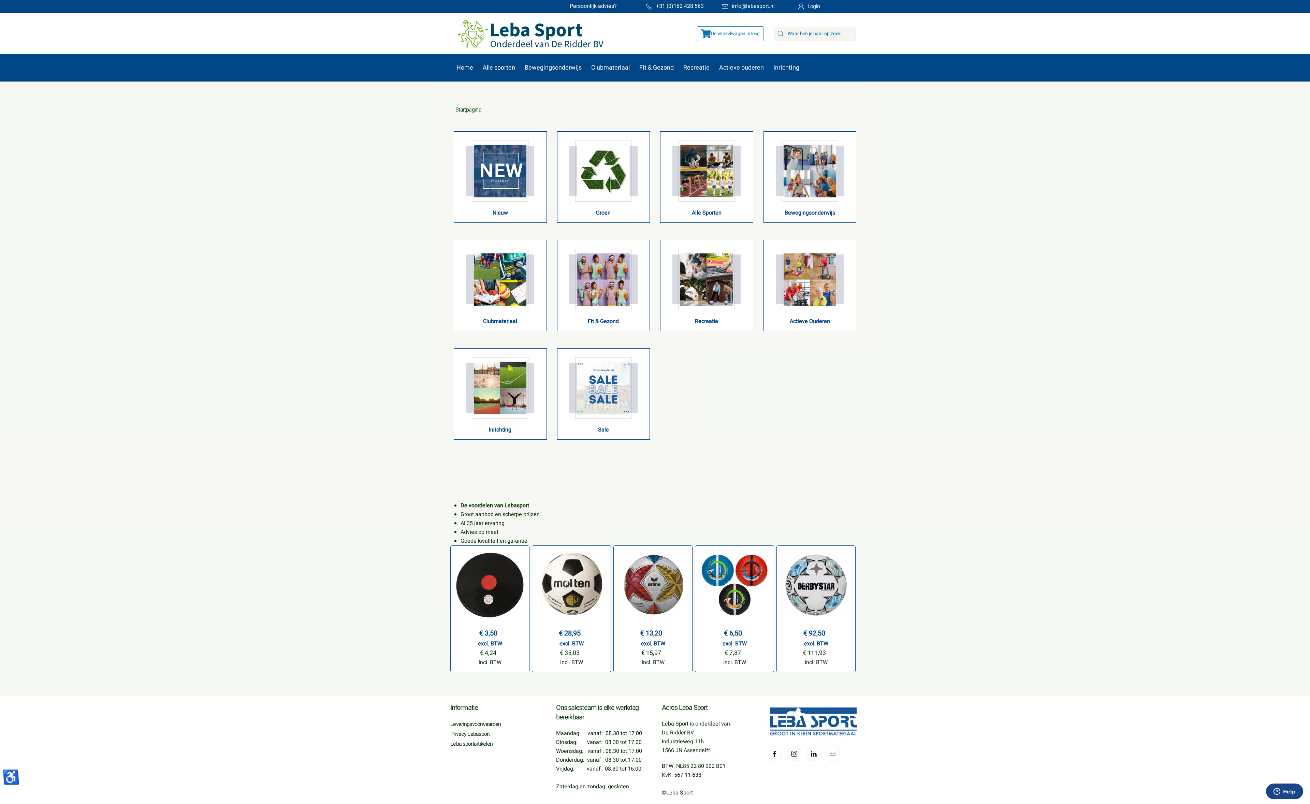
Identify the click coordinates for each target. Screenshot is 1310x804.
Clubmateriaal (610, 67)
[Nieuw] (500, 170)
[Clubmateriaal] (500, 279)
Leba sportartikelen (471, 744)
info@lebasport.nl (753, 6)
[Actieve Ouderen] (810, 279)
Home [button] (464, 67)
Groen (603, 213)
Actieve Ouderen (810, 321)
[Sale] (603, 387)
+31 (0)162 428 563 (680, 6)
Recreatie (696, 67)
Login (813, 6)
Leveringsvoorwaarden (475, 724)
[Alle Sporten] (706, 170)
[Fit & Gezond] (603, 279)
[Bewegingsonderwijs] (810, 170)
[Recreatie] (706, 279)
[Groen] (603, 170)
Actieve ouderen (741, 67)
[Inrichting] (500, 387)
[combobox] (815, 34)
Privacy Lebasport (470, 734)
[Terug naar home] (527, 34)
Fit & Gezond (656, 67)
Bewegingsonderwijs (553, 67)
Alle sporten (499, 67)
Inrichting (786, 67)
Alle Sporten (707, 213)
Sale (603, 430)
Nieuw (500, 213)
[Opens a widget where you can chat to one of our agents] (1284, 792)
